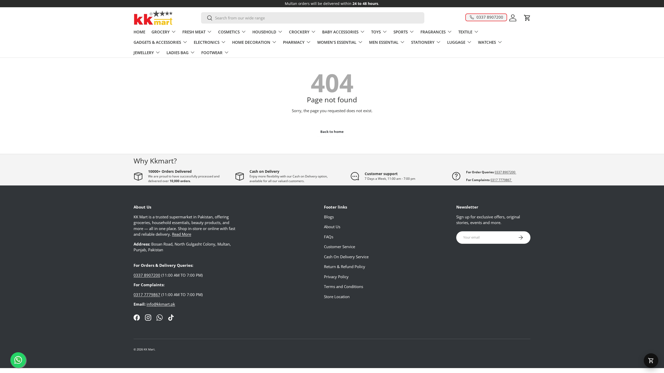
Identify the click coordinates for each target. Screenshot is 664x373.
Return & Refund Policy (344, 266)
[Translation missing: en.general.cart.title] (651, 360)
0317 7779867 (501, 180)
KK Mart (149, 349)
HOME (139, 31)
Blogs (329, 216)
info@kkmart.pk (161, 304)
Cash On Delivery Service (346, 256)
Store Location (337, 296)
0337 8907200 (505, 172)
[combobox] (312, 18)
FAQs (328, 236)
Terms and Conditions (343, 286)
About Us (332, 226)
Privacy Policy (336, 276)
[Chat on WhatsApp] (18, 360)
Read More (181, 234)
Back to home (332, 131)
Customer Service (339, 246)
